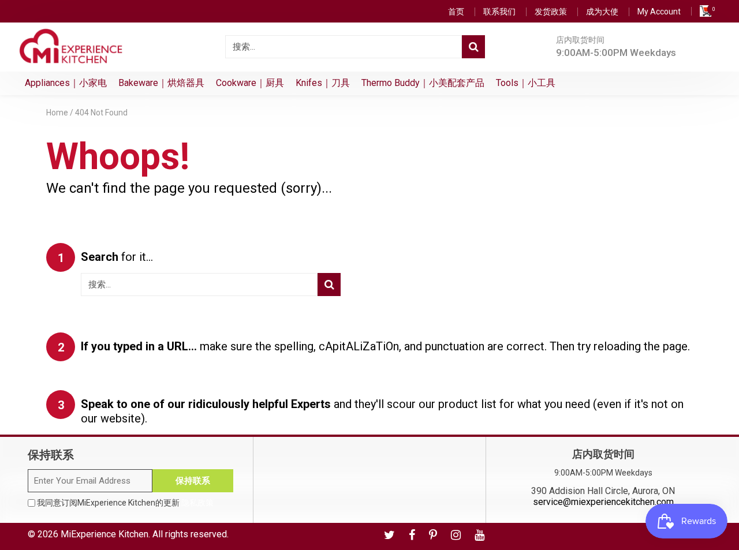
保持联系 (193, 481)
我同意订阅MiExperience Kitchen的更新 (124, 502)
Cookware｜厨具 (250, 82)
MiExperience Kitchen (104, 534)
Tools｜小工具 (525, 82)
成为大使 (602, 11)
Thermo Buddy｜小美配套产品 (422, 82)
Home (57, 112)
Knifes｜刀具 (323, 82)
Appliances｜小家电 (66, 82)
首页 (456, 11)
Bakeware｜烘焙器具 (161, 82)
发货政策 (551, 11)
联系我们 (499, 11)
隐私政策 (197, 502)
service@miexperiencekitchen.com (603, 501)
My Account (659, 11)
